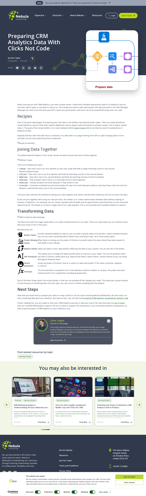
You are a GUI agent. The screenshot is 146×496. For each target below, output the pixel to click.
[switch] (57, 492)
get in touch (119, 303)
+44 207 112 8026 (120, 466)
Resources (97, 15)
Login (113, 15)
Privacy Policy (65, 471)
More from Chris (56, 340)
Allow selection (129, 482)
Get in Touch (127, 15)
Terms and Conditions (68, 465)
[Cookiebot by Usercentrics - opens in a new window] (13, 492)
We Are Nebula (65, 450)
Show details (103, 492)
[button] (7, 405)
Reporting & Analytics (25, 356)
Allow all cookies (129, 477)
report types (79, 128)
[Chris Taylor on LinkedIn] (109, 321)
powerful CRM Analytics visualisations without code (106, 298)
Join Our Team (65, 460)
